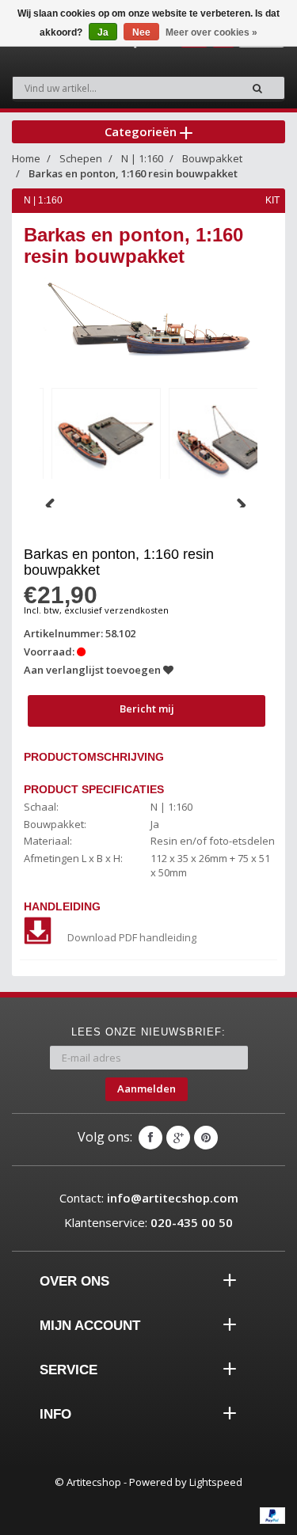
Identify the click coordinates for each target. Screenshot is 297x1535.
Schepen (80, 158)
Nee (141, 32)
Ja (103, 32)
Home (26, 158)
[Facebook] (150, 1137)
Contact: (148, 1198)
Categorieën (142, 131)
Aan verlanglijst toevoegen (93, 670)
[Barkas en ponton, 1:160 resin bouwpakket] (106, 440)
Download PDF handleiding (131, 937)
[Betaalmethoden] (272, 1515)
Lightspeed (215, 1482)
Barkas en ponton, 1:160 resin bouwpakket (133, 173)
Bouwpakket (212, 158)
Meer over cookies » (211, 32)
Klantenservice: (148, 1222)
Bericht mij (147, 708)
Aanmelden (146, 1088)
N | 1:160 (142, 158)
